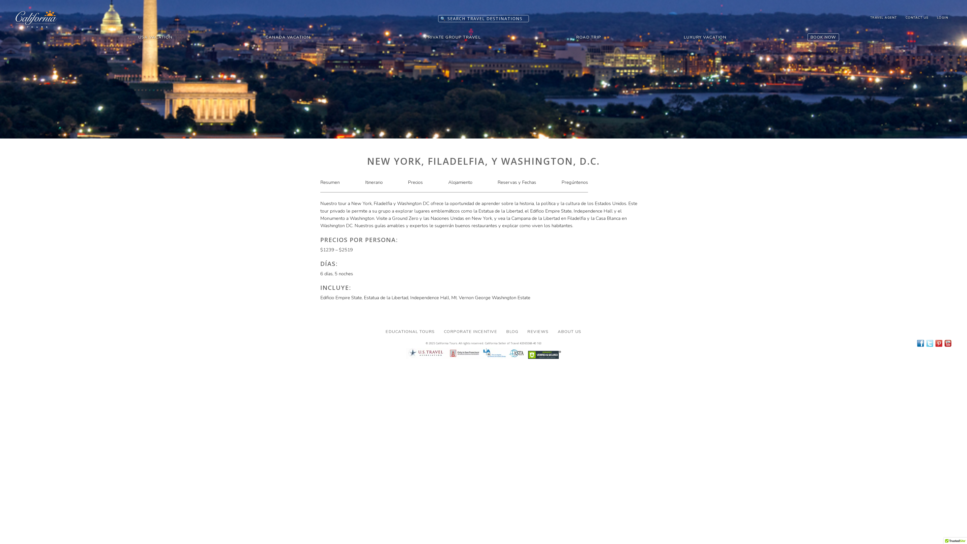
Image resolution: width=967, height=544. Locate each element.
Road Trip (588, 37)
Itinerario (374, 182)
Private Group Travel (453, 37)
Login (942, 17)
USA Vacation (155, 37)
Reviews (538, 332)
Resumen (330, 182)
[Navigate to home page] (36, 26)
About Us (569, 332)
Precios (415, 182)
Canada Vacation (288, 37)
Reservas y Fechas (517, 182)
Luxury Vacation (705, 37)
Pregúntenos (575, 182)
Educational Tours (410, 332)
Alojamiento (460, 182)
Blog (512, 332)
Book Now (823, 37)
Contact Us (917, 17)
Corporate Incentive (470, 332)
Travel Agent (883, 17)
